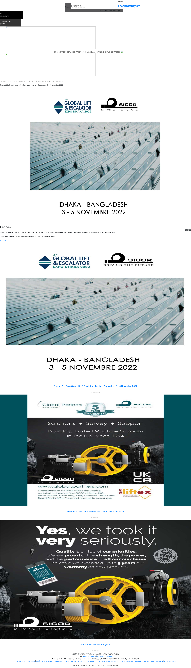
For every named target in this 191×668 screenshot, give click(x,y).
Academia (91, 52)
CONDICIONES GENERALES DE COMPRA (79, 661)
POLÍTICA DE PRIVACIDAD (25, 661)
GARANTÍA (59, 661)
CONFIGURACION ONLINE (44, 82)
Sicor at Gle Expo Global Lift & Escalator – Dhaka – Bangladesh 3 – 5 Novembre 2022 (95, 386)
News (107, 52)
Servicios (71, 52)
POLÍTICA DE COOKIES (45, 661)
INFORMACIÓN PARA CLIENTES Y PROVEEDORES (144, 661)
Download (100, 52)
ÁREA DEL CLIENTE (26, 82)
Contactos (115, 52)
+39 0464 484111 (89, 656)
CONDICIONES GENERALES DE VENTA (110, 661)
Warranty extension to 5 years (95, 644)
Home (55, 52)
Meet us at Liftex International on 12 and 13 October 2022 (95, 511)
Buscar (67, 7)
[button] (94, 1)
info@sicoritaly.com (104, 656)
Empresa (62, 52)
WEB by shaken (169, 661)
